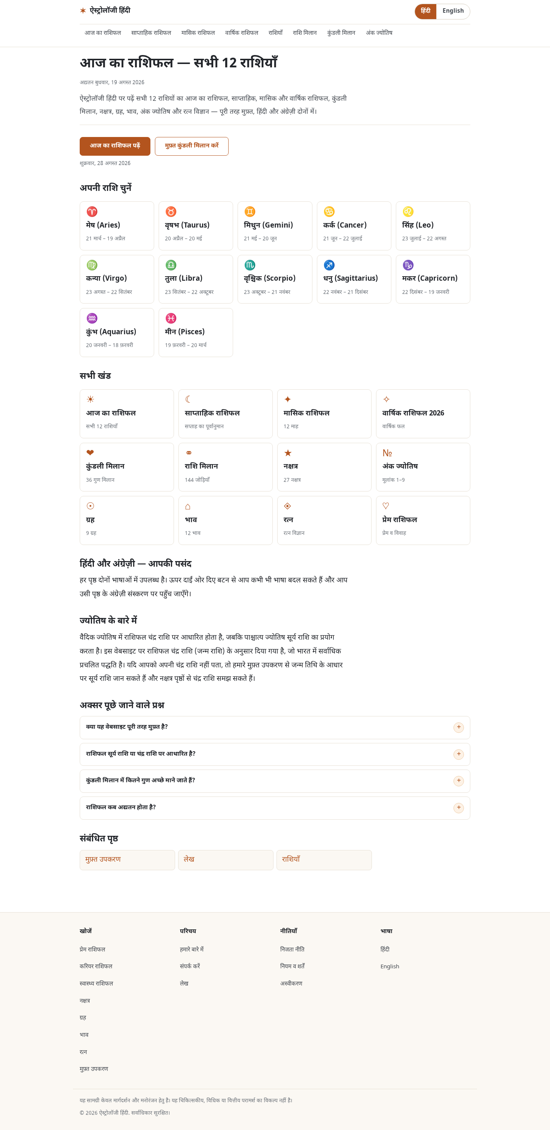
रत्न (83, 1052)
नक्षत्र (85, 1001)
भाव (84, 1035)
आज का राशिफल (103, 33)
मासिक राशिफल (198, 33)
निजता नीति (292, 950)
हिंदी (425, 11)
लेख (189, 860)
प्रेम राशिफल (92, 950)
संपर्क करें (190, 967)
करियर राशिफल (96, 967)
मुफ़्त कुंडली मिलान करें (192, 146)
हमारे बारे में (192, 950)
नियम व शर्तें (292, 967)
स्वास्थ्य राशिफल (96, 984)
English (453, 11)
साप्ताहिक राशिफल (151, 33)
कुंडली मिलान (341, 33)
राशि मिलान (305, 33)
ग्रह (83, 1018)
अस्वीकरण (291, 984)
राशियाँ (275, 33)
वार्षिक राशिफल (241, 33)
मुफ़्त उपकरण (103, 860)
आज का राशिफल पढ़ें (115, 146)
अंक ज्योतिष (379, 33)
